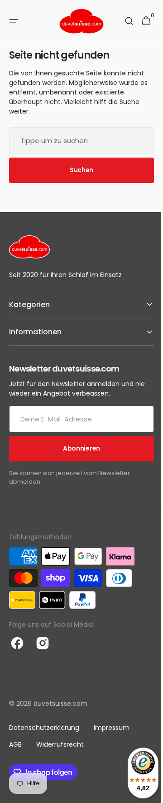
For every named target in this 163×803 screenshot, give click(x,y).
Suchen (78, 169)
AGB (15, 744)
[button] (14, 21)
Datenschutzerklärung (44, 727)
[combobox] (78, 140)
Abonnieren (77, 448)
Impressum (111, 727)
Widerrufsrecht (60, 744)
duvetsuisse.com (60, 703)
